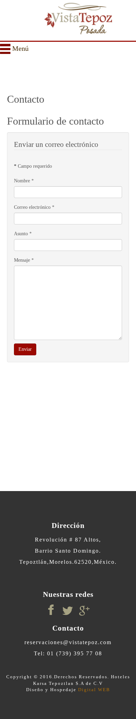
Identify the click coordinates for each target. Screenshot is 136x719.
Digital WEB (93, 689)
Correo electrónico (34, 207)
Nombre (24, 180)
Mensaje (24, 260)
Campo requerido (33, 166)
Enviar (25, 349)
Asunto (23, 233)
